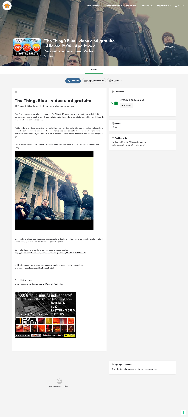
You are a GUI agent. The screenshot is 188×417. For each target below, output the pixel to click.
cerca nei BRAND (114, 5)
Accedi (181, 6)
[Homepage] (7, 6)
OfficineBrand (92, 5)
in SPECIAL (147, 5)
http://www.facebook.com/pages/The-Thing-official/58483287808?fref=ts (50, 253)
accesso (130, 369)
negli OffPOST (164, 5)
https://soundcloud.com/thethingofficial (34, 268)
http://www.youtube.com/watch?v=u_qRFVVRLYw (39, 284)
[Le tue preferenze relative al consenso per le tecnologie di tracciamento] (183, 412)
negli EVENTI (132, 5)
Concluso (127, 105)
